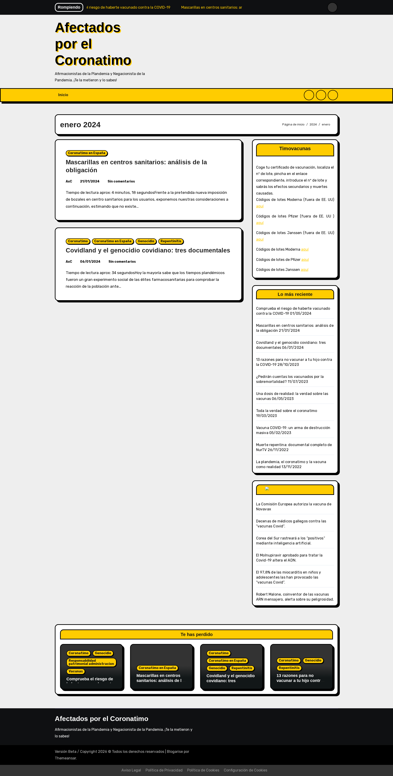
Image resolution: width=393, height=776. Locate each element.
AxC (69, 181)
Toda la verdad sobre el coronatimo (286, 411)
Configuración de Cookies (245, 770)
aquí (260, 206)
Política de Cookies (203, 770)
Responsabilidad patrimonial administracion (91, 662)
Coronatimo (78, 241)
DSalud (317, 489)
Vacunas (76, 671)
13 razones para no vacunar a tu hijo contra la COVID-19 (300, 680)
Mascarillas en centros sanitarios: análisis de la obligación (160, 680)
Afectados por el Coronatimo (101, 718)
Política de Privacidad (164, 770)
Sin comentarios (121, 181)
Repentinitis (171, 241)
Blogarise (175, 751)
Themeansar (65, 758)
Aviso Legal (131, 770)
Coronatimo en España (86, 153)
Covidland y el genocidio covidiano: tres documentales (148, 250)
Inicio (63, 95)
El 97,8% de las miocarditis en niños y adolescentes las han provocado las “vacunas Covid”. (288, 577)
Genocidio (146, 241)
